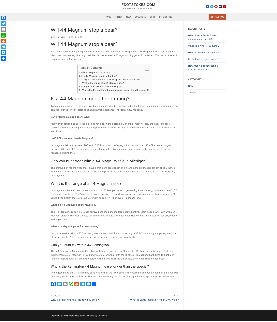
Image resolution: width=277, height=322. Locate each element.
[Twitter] (212, 6)
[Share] (3, 58)
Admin (56, 37)
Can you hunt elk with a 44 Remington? (101, 86)
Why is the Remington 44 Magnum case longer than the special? (115, 90)
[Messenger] (3, 52)
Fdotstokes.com (138, 5)
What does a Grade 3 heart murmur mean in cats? (203, 37)
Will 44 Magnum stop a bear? (96, 72)
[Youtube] (216, 6)
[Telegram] (3, 47)
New (190, 85)
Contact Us (217, 17)
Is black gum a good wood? (203, 59)
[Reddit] (3, 41)
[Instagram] (220, 6)
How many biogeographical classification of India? (203, 67)
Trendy (192, 92)
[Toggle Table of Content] (146, 68)
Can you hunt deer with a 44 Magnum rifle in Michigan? (111, 79)
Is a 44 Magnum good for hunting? (99, 76)
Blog (79, 37)
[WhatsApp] (3, 35)
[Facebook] (207, 6)
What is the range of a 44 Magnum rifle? (103, 83)
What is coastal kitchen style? (204, 52)
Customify (102, 315)
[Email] (3, 29)
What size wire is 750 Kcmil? (203, 45)
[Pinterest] (224, 6)
